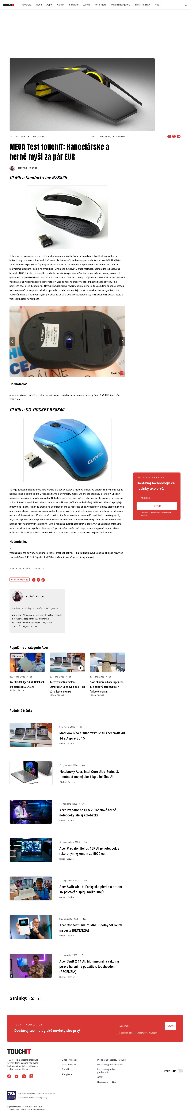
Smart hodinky (142, 4)
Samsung (74, 4)
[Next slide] (122, 341)
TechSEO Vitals (38, 1109)
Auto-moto (100, 4)
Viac (157, 4)
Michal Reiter (28, 167)
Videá (39, 4)
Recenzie (26, 4)
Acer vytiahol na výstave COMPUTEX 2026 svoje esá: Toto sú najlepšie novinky (67, 686)
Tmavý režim (170, 1071)
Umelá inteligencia (120, 4)
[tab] (66, 375)
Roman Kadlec (57, 695)
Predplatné (67, 1074)
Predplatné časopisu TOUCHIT (111, 1060)
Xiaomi (86, 4)
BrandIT (65, 1069)
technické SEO (14, 1109)
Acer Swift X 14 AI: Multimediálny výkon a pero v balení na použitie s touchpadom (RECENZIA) (89, 966)
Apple (49, 4)
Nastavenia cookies (106, 1082)
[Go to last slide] (12, 341)
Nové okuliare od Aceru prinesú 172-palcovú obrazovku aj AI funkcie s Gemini (106, 686)
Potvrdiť (156, 506)
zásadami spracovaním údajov (143, 1033)
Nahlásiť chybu (18, 579)
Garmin (60, 4)
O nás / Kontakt (69, 1060)
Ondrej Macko (66, 897)
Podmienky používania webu (110, 1064)
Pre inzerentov (69, 1064)
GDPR (100, 1077)
